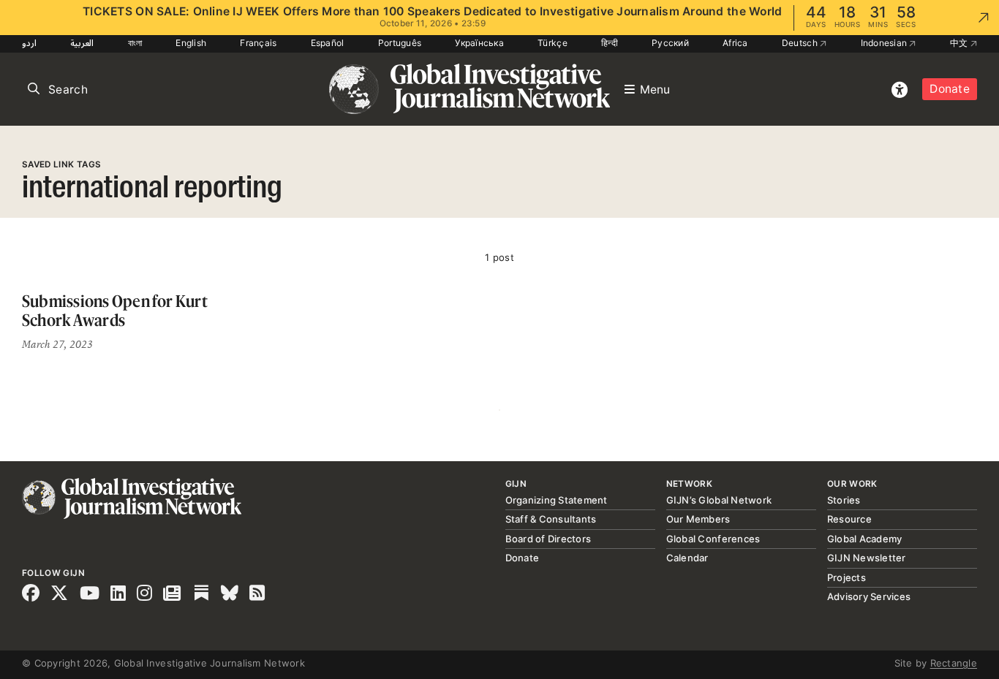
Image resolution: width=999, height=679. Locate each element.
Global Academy (864, 539)
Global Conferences (713, 539)
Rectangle (953, 663)
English (191, 42)
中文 (960, 42)
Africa (735, 42)
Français (258, 42)
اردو (29, 42)
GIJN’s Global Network (719, 500)
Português (399, 42)
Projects (846, 577)
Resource (849, 519)
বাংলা (135, 42)
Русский (670, 42)
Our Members (698, 519)
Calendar (687, 558)
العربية (82, 42)
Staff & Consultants (551, 519)
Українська (479, 42)
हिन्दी (609, 42)
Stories (844, 500)
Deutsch (801, 42)
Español (327, 42)
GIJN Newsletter (866, 558)
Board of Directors (548, 539)
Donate (950, 89)
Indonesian (885, 42)
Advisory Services (869, 596)
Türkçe (553, 42)
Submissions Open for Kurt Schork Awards (115, 310)
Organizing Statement (556, 500)
